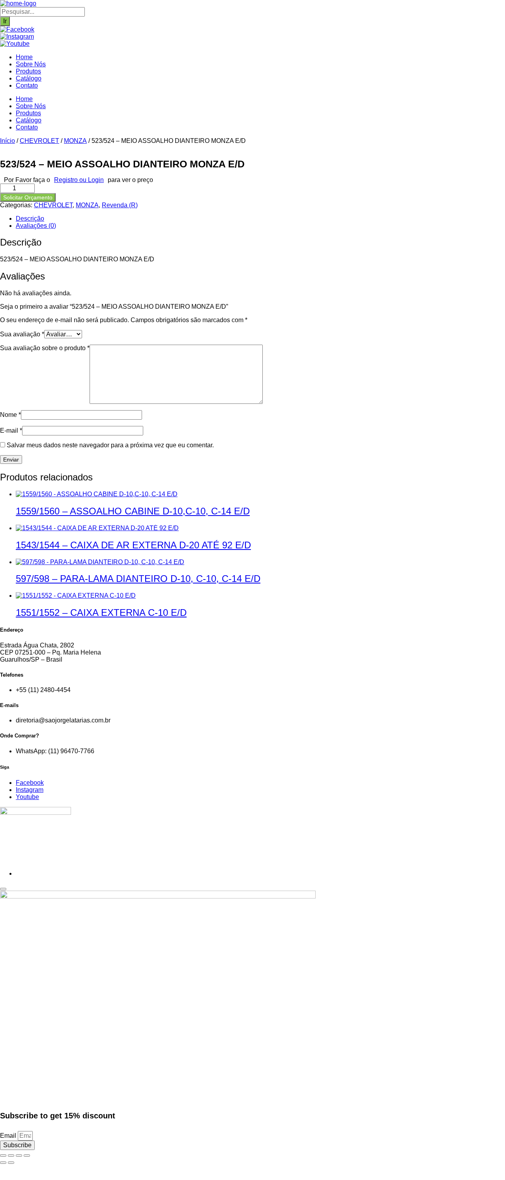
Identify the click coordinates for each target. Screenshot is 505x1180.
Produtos (28, 71)
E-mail (11, 430)
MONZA (75, 140)
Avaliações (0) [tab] (36, 225)
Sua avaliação (22, 334)
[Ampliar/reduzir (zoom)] (3, 1155)
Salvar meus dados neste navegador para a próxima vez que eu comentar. (110, 445)
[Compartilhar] (19, 1155)
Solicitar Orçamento (27, 197)
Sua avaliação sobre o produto (45, 348)
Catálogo (28, 78)
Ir (5, 21)
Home (24, 57)
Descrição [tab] (30, 218)
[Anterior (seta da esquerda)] (3, 1162)
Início (7, 140)
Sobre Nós (31, 64)
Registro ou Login (79, 179)
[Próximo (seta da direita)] (11, 1162)
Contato (27, 85)
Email (9, 1135)
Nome (10, 414)
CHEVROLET (39, 140)
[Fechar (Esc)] (27, 1155)
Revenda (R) (120, 205)
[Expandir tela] (11, 1155)
